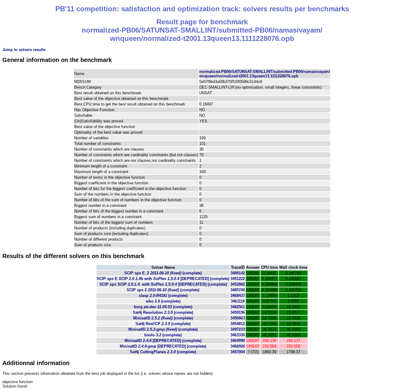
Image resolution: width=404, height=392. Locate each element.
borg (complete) (163, 307)
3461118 (238, 301)
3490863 (237, 318)
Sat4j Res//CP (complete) (162, 323)
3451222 (237, 278)
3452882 (237, 284)
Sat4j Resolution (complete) (163, 312)
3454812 (237, 323)
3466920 (237, 346)
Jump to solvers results (24, 49)
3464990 (237, 340)
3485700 (237, 290)
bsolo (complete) (163, 335)
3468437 (237, 295)
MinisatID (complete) (163, 318)
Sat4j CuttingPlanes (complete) (163, 352)
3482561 (237, 307)
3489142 (237, 273)
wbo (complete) (163, 301)
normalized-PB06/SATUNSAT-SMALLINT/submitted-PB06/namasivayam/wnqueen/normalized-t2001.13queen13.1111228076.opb (264, 73)
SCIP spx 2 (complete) (163, 290)
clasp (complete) (163, 295)
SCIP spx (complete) (163, 284)
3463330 (237, 335)
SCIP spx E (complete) (163, 278)
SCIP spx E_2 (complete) (163, 273)
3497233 (237, 329)
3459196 (237, 312)
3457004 (237, 352)
